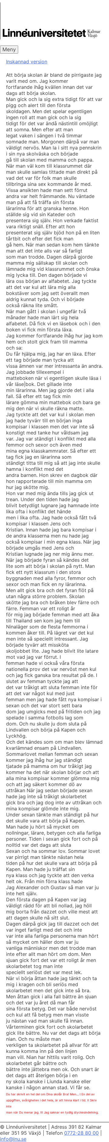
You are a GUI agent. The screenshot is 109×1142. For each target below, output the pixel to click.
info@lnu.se (13, 1139)
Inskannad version (26, 62)
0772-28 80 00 (81, 1133)
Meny (9, 49)
